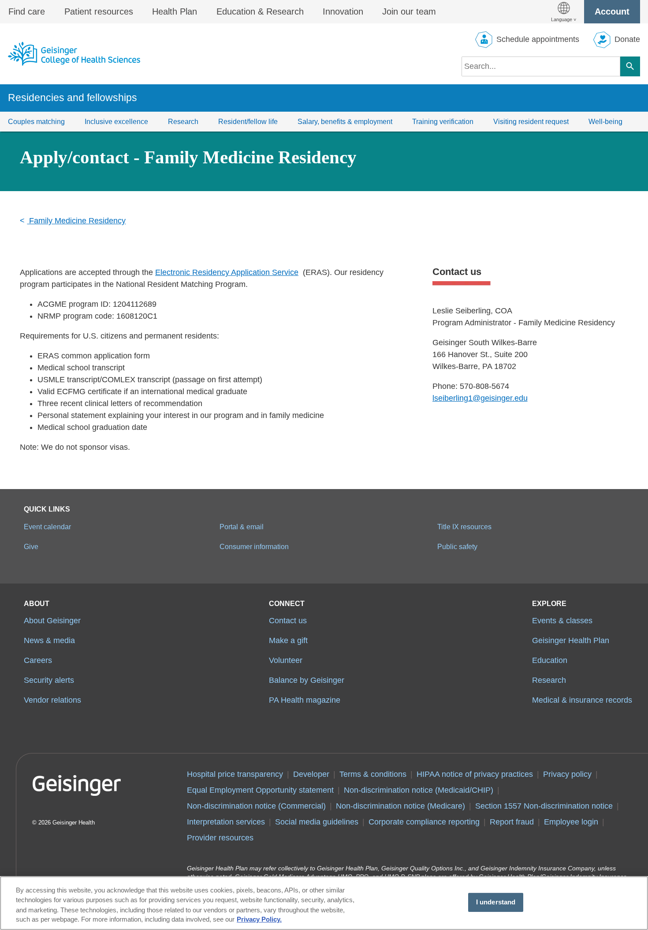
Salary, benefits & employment (345, 121)
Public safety (457, 546)
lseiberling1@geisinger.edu (480, 398)
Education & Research (260, 11)
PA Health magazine (304, 700)
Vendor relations (52, 700)
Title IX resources (464, 527)
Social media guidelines (316, 821)
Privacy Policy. (259, 919)
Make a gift (288, 640)
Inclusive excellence (116, 121)
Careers (38, 660)
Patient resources (98, 11)
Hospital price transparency (235, 774)
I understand (496, 902)
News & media (49, 640)
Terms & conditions (372, 774)
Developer (311, 774)
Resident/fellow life (248, 121)
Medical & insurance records (582, 700)
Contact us (288, 620)
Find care (26, 11)
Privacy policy (567, 774)
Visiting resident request (531, 121)
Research (183, 121)
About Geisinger (52, 620)
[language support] (563, 12)
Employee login (571, 821)
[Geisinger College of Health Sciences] (74, 54)
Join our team (409, 11)
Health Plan (174, 11)
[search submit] (630, 66)
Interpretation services (226, 821)
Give (31, 546)
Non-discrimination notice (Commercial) (256, 806)
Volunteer (285, 660)
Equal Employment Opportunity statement (260, 790)
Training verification (442, 121)
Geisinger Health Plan (570, 640)
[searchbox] (541, 66)
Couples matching (36, 121)
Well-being (605, 121)
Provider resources (220, 837)
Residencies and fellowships (72, 97)
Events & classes (562, 620)
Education (549, 660)
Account (612, 11)
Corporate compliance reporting (424, 821)
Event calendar (47, 527)
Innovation (343, 11)
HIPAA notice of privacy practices (475, 774)
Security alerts (49, 680)
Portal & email (242, 527)
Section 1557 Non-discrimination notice (544, 806)
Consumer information (254, 546)
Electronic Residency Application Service (226, 272)
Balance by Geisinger (306, 680)
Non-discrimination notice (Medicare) (400, 806)
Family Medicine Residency (76, 220)
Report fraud (512, 821)
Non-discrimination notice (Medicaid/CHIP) (418, 790)
